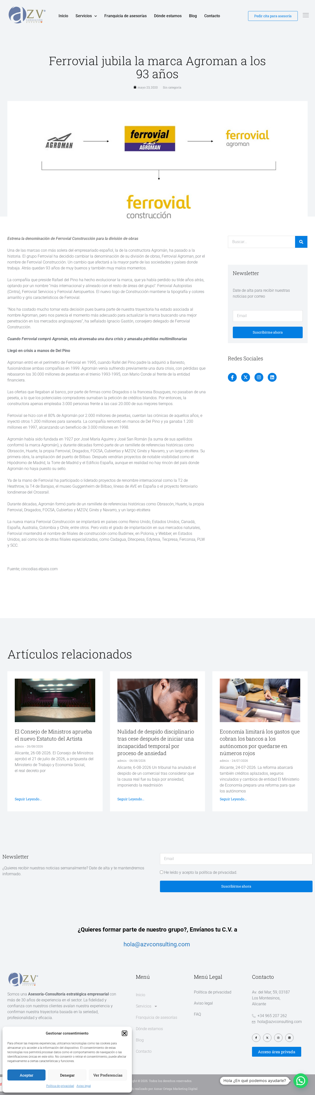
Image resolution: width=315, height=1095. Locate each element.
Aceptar (26, 1075)
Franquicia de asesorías (125, 16)
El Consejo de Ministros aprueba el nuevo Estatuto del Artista (53, 735)
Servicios (84, 16)
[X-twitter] (245, 377)
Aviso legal (84, 1086)
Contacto (212, 16)
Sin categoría (172, 87)
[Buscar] (301, 242)
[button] (124, 1033)
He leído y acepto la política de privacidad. (200, 872)
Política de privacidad (60, 1086)
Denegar (67, 1075)
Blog (193, 16)
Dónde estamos (168, 16)
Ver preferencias (108, 1075)
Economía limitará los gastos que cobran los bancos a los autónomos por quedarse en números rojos (260, 742)
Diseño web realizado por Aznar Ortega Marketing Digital (158, 1089)
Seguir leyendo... (28, 799)
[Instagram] (258, 377)
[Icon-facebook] (232, 377)
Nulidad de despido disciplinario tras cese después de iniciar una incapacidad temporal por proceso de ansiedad (155, 742)
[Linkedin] (272, 377)
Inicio (63, 16)
